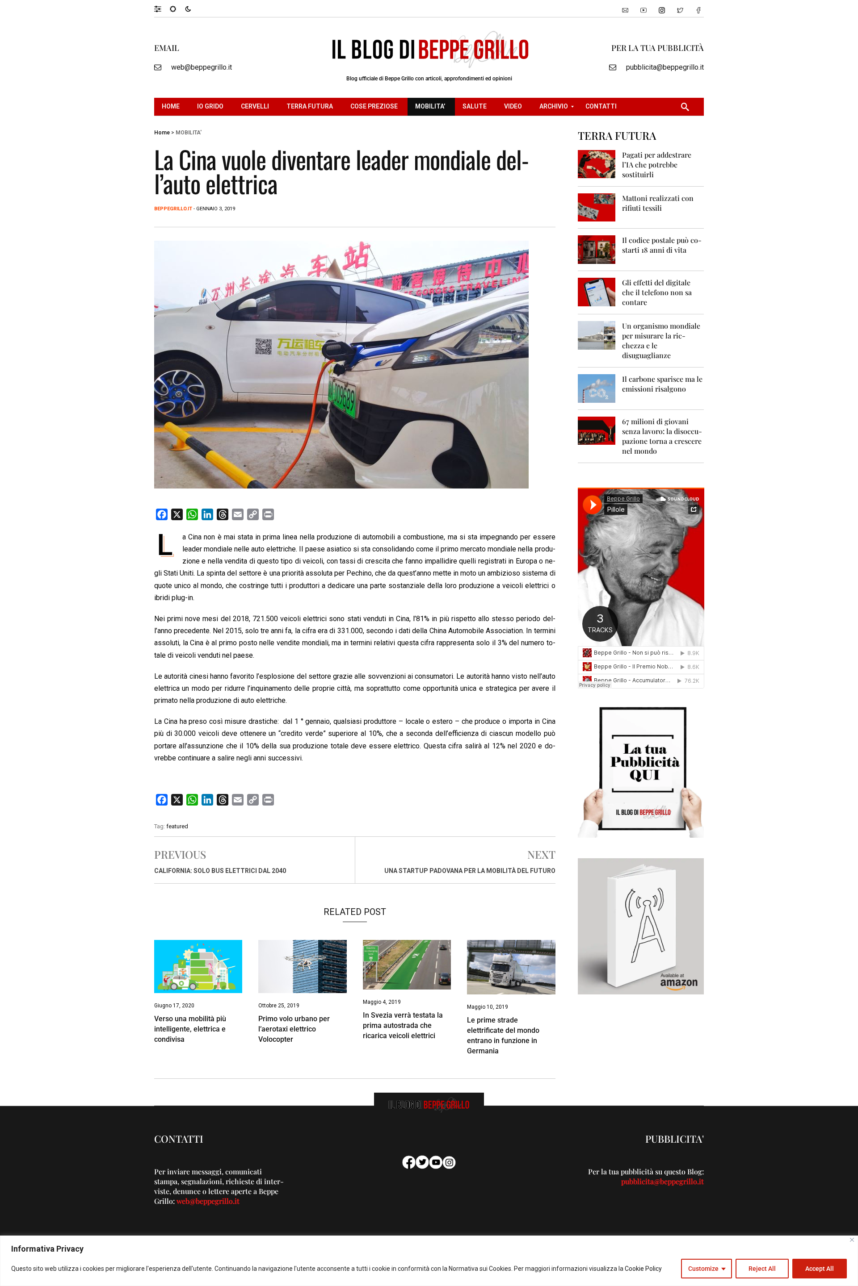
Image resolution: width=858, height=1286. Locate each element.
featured (177, 826)
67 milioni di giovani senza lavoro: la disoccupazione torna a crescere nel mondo (662, 436)
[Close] (852, 1240)
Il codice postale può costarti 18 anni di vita (662, 245)
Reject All (762, 1268)
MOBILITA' (189, 132)
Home (162, 132)
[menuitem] (171, 107)
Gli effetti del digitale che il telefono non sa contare (657, 292)
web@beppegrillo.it (201, 67)
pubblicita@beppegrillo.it (665, 67)
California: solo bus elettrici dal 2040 (220, 870)
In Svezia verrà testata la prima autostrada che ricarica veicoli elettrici (403, 1025)
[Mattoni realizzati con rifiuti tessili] (597, 207)
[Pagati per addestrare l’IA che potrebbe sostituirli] (597, 163)
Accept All (819, 1268)
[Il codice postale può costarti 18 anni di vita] (597, 249)
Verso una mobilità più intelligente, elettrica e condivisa (190, 1029)
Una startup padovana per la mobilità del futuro (469, 870)
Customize (703, 1268)
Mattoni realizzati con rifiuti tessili (658, 203)
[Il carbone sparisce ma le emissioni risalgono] (597, 388)
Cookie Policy (643, 1268)
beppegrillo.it (173, 209)
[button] (162, 8)
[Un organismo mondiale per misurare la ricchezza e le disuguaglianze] (597, 334)
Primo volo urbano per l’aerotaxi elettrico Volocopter (294, 1029)
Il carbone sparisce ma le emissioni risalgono (662, 383)
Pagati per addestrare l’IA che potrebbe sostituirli (656, 164)
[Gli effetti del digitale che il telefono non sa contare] (597, 291)
